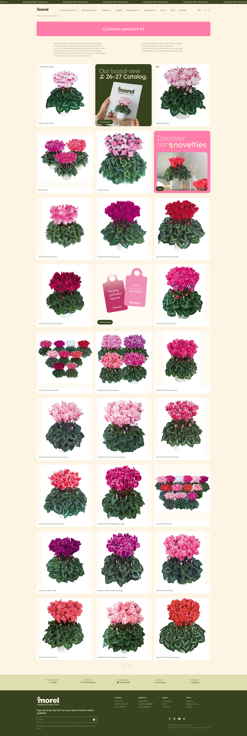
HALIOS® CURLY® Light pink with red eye (53, 457)
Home (39, 16)
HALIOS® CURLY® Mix (164, 524)
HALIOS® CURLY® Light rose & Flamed (111, 457)
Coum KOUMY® (120, 707)
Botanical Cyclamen (89, 10)
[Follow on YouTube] (179, 718)
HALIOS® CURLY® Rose (164, 591)
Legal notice (206, 727)
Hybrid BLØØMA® (144, 707)
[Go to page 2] (129, 665)
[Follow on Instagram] (174, 718)
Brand (164, 704)
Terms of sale (183, 727)
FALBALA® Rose (103, 190)
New (160, 189)
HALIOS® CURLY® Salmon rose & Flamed (112, 657)
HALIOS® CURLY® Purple (47, 591)
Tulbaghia (119, 10)
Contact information (195, 727)
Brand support (149, 10)
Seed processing (192, 704)
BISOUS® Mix (43, 190)
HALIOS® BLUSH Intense (48, 257)
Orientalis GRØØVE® (145, 704)
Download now (105, 122)
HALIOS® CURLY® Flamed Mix (108, 390)
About (163, 10)
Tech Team (166, 707)
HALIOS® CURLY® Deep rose (166, 323)
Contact (189, 707)
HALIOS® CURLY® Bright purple (108, 257)
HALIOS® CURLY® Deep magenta (51, 323)
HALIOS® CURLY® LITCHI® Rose (167, 457)
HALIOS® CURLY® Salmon (48, 657)
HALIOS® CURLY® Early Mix (49, 390)
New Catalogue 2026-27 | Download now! (31, 2)
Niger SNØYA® (143, 701)
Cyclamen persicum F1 (68, 10)
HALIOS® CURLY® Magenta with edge (110, 524)
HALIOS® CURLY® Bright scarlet (167, 257)
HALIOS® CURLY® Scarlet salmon (168, 657)
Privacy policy (172, 727)
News (173, 10)
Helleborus (106, 10)
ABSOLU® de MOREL (46, 123)
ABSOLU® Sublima (162, 123)
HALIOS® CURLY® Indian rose (166, 390)
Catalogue (182, 10)
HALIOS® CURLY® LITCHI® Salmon (51, 524)
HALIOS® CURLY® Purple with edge (110, 591)
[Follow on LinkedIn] (184, 718)
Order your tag (105, 322)
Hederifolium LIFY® (121, 704)
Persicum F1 (118, 701)
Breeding (189, 701)
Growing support (132, 10)
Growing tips (167, 701)
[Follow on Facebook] (169, 718)
